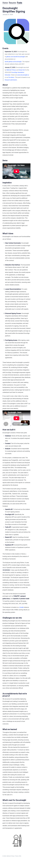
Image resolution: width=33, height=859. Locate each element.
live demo (11, 77)
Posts (19, 3)
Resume (12, 3)
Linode (21, 607)
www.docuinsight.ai (23, 75)
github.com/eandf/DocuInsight (15, 56)
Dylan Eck (22, 70)
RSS (20, 856)
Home (5, 3)
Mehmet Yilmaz (11, 70)
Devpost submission (11, 80)
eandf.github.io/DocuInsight (13, 61)
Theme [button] (16, 856)
